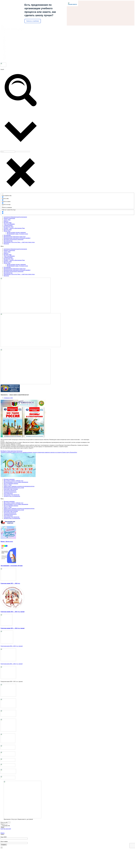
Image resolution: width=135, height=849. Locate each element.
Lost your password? (6, 828)
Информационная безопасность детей (14, 487)
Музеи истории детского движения (16, 232)
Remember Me (6, 825)
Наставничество (8, 240)
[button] (45, 246)
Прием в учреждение (9, 218)
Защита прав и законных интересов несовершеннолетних (19, 486)
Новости (6, 221)
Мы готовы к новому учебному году (13, 480)
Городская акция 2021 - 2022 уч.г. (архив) (12, 663)
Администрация (8, 225)
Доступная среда (8, 493)
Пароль (3, 824)
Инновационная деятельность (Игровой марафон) (17, 238)
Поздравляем (7, 235)
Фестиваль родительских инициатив (13, 239)
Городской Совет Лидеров (11, 489)
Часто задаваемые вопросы (11, 483)
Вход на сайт (4, 822)
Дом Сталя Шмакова (9, 224)
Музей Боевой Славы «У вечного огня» (17, 233)
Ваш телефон (4, 841)
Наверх (3, 833)
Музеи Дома (7, 231)
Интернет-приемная (9, 479)
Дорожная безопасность (10, 492)
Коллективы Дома (8, 226)
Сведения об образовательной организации (15, 217)
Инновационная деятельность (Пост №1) (15, 236)
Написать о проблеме (32, 21)
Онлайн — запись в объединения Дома (14, 228)
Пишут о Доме (8, 485)
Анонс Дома (7, 219)
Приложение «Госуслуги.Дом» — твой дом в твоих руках (19, 242)
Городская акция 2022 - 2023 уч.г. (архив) (12, 646)
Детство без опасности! (10, 490)
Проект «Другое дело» (7, 541)
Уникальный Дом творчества (11, 494)
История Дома (7, 222)
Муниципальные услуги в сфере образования (16, 482)
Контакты (6, 243)
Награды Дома (8, 229)
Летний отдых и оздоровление (12, 496)
